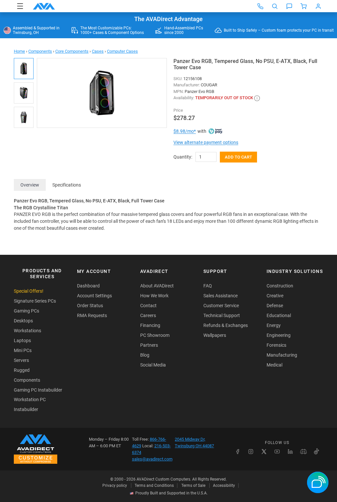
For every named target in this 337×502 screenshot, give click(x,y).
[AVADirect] (44, 6)
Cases (98, 51)
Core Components (72, 51)
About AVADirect (157, 285)
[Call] (260, 6)
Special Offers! (28, 291)
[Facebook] (237, 451)
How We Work (154, 295)
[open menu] (20, 6)
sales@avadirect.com (152, 459)
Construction (280, 285)
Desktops (23, 320)
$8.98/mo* (184, 131)
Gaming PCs (26, 310)
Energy (274, 325)
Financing (150, 325)
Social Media (153, 365)
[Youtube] (277, 451)
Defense (275, 305)
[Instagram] (250, 451)
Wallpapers (214, 335)
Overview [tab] (29, 185)
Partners (149, 345)
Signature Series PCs (35, 301)
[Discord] (303, 451)
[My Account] (318, 6)
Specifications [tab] (66, 185)
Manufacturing (282, 355)
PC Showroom (154, 335)
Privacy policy (114, 485)
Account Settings (94, 295)
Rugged (22, 370)
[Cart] (304, 6)
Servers (21, 360)
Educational (279, 315)
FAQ (207, 285)
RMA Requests (92, 315)
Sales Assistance (220, 295)
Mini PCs (23, 350)
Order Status (90, 305)
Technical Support (221, 315)
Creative (275, 295)
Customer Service (221, 305)
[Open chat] (289, 6)
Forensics (276, 345)
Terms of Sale (193, 485)
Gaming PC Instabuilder (38, 390)
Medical (274, 365)
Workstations (27, 330)
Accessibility (224, 485)
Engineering (279, 335)
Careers (148, 315)
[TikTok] (316, 451)
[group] (102, 93)
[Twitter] (264, 451)
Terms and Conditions (154, 485)
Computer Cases (122, 51)
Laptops (22, 340)
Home (19, 51)
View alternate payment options (205, 142)
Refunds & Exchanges (225, 325)
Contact (148, 305)
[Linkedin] (290, 451)
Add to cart (238, 157)
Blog (144, 355)
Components (40, 51)
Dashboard (88, 285)
